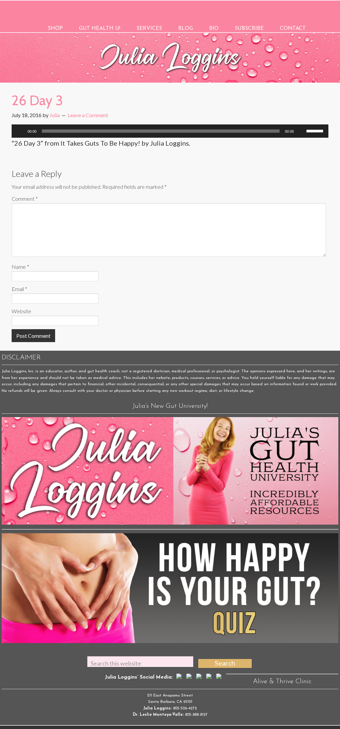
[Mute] (301, 131)
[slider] (315, 130)
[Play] (20, 131)
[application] (170, 131)
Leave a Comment (88, 115)
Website (21, 311)
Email (19, 289)
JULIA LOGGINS (170, 11)
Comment (25, 198)
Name (20, 266)
